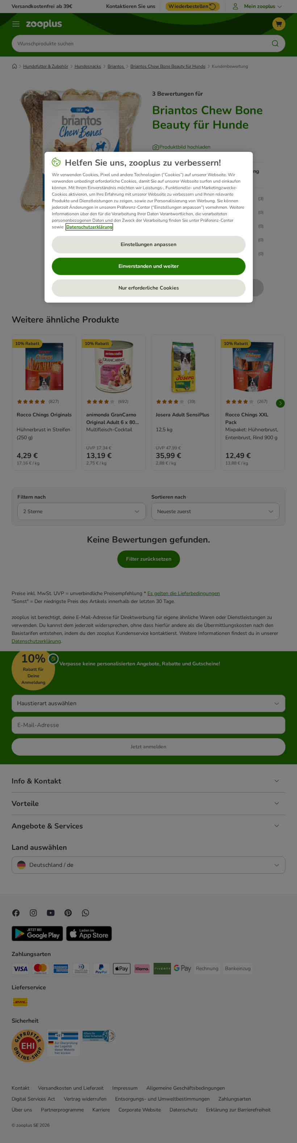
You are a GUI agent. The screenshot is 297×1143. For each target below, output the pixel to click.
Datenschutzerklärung (89, 227)
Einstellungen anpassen (148, 244)
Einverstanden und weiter (148, 266)
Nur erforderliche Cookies (148, 287)
